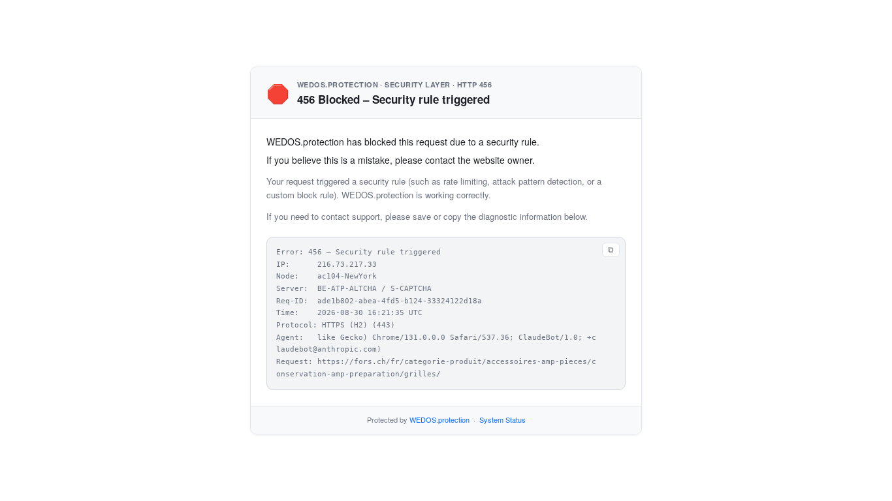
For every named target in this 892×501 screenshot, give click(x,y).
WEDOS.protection (439, 419)
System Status (502, 419)
